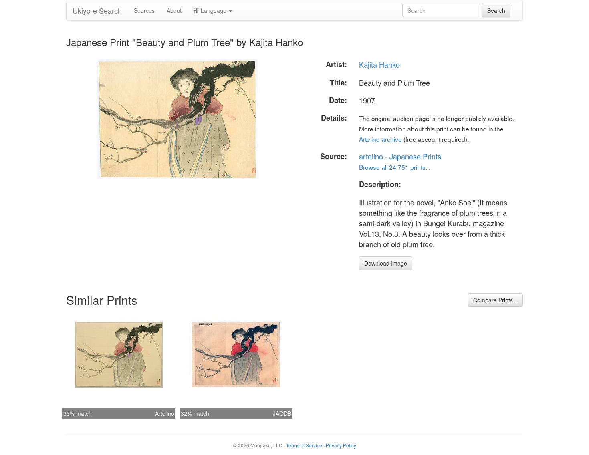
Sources (144, 10)
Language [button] (213, 10)
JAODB (282, 413)
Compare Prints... (495, 300)
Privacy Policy (341, 445)
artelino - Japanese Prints (400, 156)
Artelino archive (380, 139)
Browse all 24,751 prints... (394, 167)
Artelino (164, 413)
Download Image (385, 263)
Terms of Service (304, 445)
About (174, 10)
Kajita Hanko (379, 64)
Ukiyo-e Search (97, 10)
